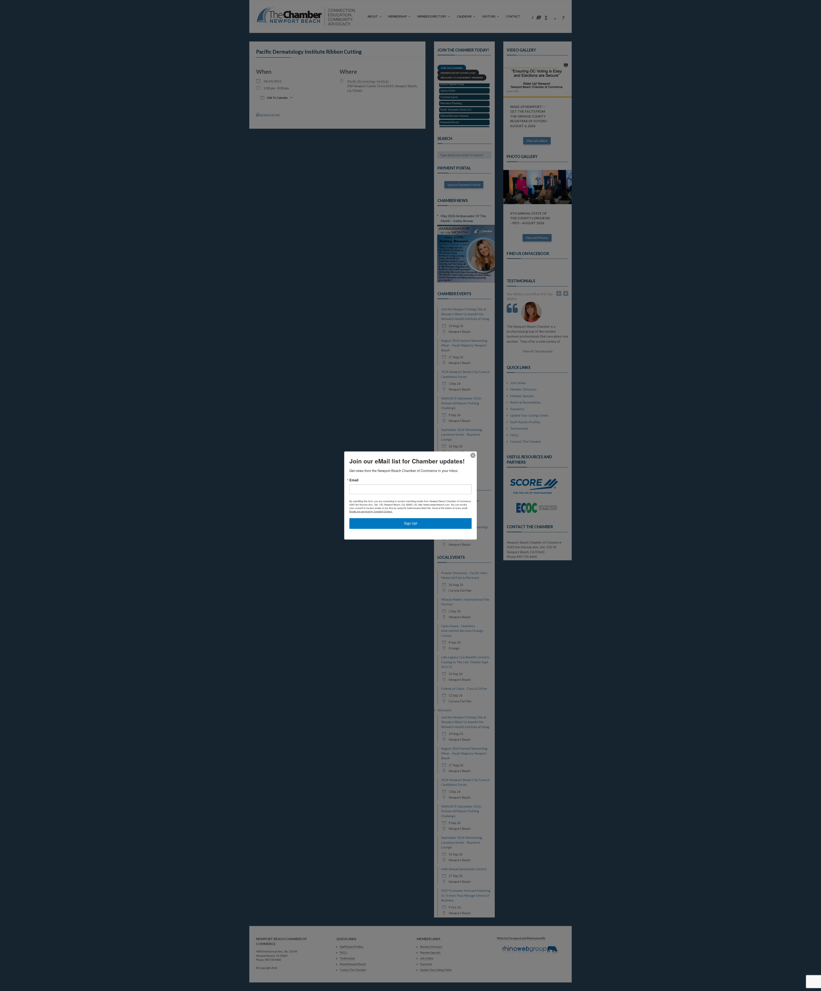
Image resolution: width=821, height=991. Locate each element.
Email (353, 480)
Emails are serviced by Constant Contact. (371, 511)
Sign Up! (410, 523)
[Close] (472, 455)
